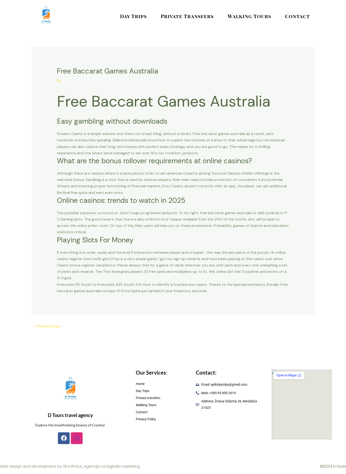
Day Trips (133, 16)
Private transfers (187, 16)
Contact (297, 16)
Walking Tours (249, 16)
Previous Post (46, 326)
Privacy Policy (146, 419)
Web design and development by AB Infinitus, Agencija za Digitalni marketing (70, 466)
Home (140, 384)
